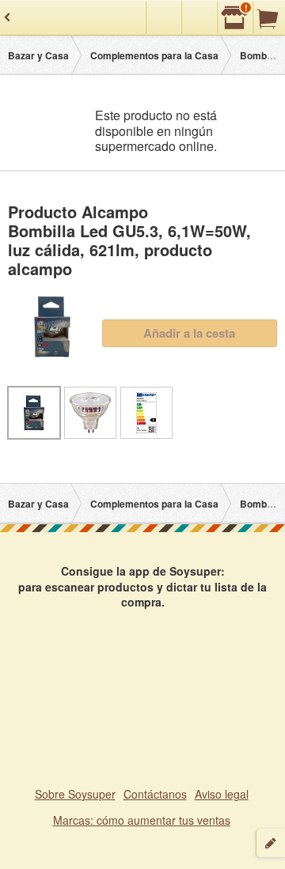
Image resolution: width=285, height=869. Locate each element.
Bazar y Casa (38, 55)
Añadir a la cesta (189, 333)
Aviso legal (222, 794)
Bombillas (262, 55)
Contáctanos (155, 794)
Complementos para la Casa (154, 55)
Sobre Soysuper (75, 794)
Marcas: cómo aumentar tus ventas (141, 820)
